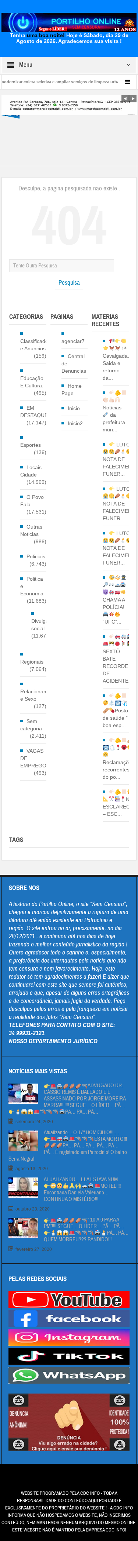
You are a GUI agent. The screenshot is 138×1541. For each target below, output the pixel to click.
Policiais (35, 556)
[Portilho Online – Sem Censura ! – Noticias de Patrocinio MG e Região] (69, 22)
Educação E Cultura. (31, 381)
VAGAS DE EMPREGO (33, 758)
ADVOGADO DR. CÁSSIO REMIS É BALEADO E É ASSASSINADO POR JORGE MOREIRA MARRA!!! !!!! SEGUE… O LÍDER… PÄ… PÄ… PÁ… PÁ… (84, 1098)
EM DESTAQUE (34, 411)
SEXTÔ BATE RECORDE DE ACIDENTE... (118, 666)
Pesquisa (69, 282)
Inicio (74, 408)
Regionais (31, 662)
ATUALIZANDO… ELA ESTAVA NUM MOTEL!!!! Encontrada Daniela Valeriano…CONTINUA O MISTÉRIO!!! (82, 1189)
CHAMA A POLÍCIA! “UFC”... (114, 611)
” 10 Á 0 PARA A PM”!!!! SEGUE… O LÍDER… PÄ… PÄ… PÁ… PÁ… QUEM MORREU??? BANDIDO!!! (86, 1230)
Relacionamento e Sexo (39, 695)
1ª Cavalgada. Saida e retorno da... (116, 363)
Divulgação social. (44, 624)
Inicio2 (75, 423)
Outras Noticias (31, 530)
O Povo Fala (32, 500)
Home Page (71, 389)
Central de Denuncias (73, 363)
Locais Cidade (31, 471)
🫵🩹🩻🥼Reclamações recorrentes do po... (118, 758)
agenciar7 (73, 341)
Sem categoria (31, 724)
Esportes (30, 445)
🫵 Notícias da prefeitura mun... (114, 411)
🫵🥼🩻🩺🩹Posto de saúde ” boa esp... (115, 710)
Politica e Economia (31, 586)
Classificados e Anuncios (35, 344)
